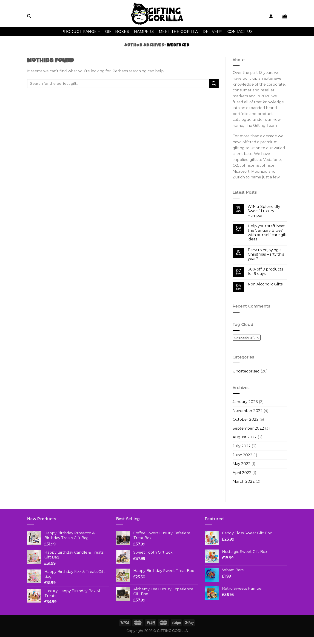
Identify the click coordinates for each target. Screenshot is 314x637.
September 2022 (248, 428)
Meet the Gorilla (178, 31)
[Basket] (284, 16)
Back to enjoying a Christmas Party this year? (266, 254)
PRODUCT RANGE (79, 31)
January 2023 (245, 402)
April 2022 (242, 473)
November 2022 (248, 411)
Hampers (144, 31)
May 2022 (242, 464)
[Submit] (213, 83)
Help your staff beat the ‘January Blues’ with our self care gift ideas (267, 233)
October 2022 (246, 419)
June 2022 (242, 455)
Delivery (212, 31)
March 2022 (244, 481)
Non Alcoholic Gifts (265, 284)
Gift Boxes (117, 31)
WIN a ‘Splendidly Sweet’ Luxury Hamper (264, 210)
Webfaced (178, 45)
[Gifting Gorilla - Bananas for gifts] (157, 13)
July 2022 (242, 446)
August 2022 (245, 437)
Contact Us (240, 31)
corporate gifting (246, 337)
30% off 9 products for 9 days (265, 271)
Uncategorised (246, 371)
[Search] (29, 15)
